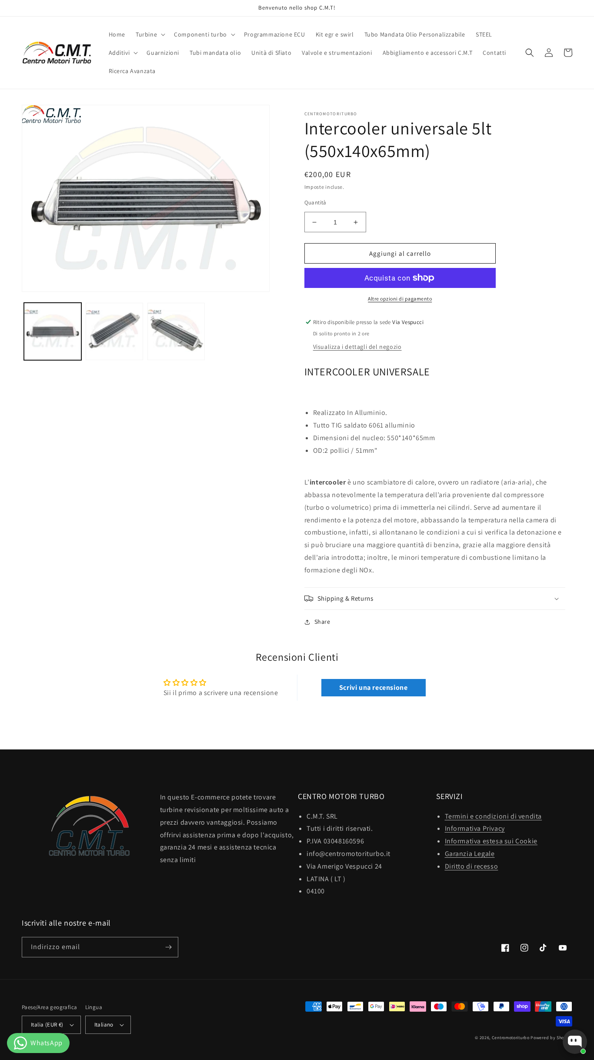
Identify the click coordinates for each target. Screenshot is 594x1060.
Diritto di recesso (471, 866)
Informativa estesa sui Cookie (491, 841)
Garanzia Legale (470, 853)
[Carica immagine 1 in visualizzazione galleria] (52, 331)
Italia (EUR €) (47, 1024)
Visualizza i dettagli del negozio (357, 347)
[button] (149, 34)
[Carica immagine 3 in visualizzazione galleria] (176, 331)
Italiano (103, 1024)
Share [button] (322, 621)
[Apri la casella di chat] (575, 1042)
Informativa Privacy (475, 828)
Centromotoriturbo (511, 1037)
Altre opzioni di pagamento (400, 298)
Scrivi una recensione (373, 687)
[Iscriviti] (168, 947)
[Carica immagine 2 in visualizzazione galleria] (114, 331)
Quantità (315, 202)
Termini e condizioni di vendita (493, 816)
